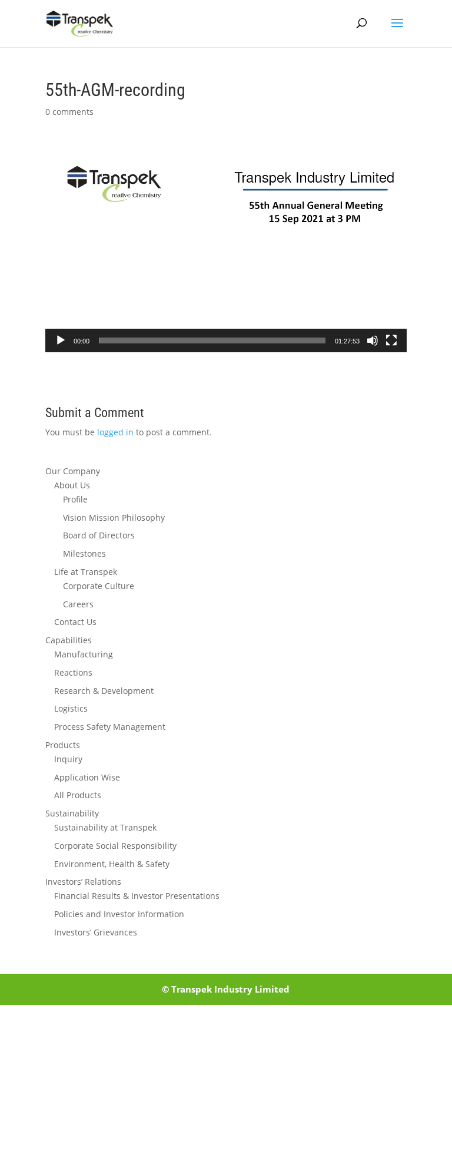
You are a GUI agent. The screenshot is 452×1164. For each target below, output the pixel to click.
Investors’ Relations (83, 881)
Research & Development (104, 690)
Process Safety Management (109, 726)
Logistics (71, 708)
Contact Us (75, 621)
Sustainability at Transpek (105, 827)
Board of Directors (99, 535)
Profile (75, 499)
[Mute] (372, 340)
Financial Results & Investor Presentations (137, 895)
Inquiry (68, 759)
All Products (77, 795)
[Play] (61, 340)
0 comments (69, 111)
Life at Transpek (85, 571)
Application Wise (87, 777)
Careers (78, 604)
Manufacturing (83, 654)
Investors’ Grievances (95, 932)
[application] (226, 251)
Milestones (84, 553)
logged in (115, 432)
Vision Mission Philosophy (114, 517)
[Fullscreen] (391, 340)
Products (62, 744)
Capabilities (68, 640)
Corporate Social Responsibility (115, 845)
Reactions (73, 672)
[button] (226, 251)
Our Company (72, 471)
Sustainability (72, 813)
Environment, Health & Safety (112, 863)
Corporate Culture (98, 585)
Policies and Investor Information (119, 914)
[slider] (212, 340)
